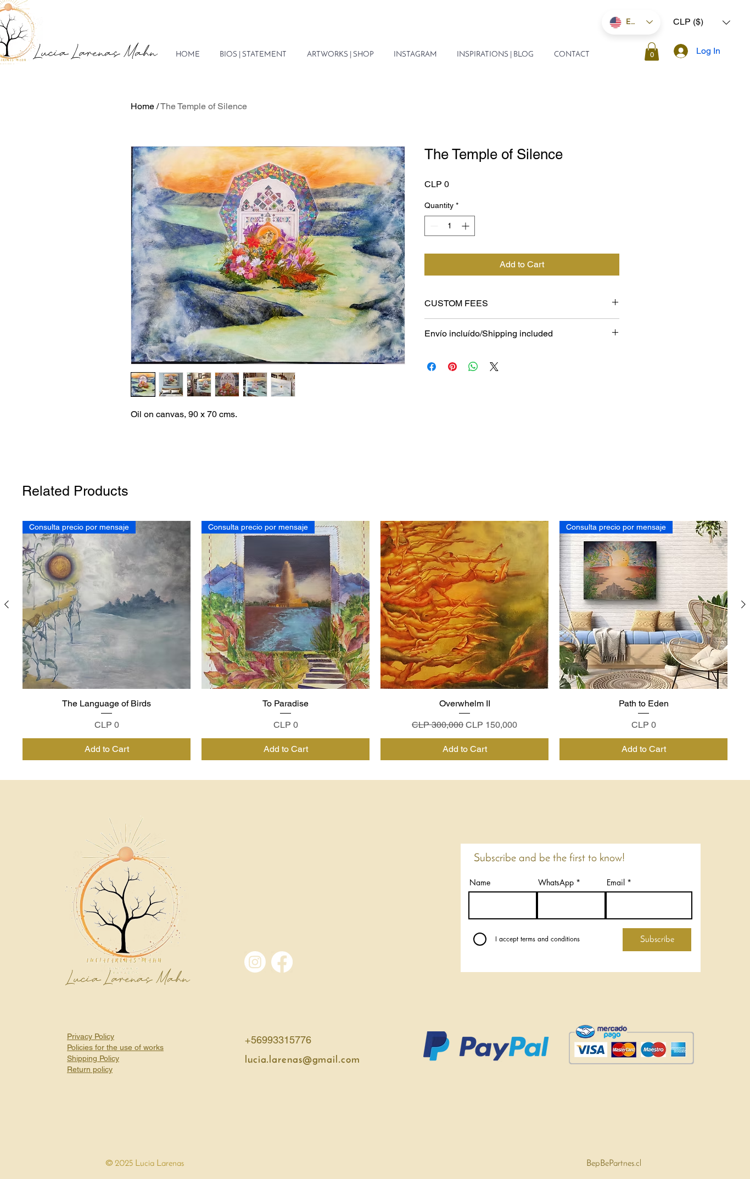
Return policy (90, 1069)
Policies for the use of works (115, 1047)
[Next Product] (743, 604)
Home (142, 106)
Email (616, 882)
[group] (375, 640)
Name (479, 882)
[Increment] (466, 225)
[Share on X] (494, 366)
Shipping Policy (93, 1058)
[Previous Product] (6, 604)
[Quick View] (464, 605)
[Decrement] (433, 225)
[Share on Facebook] (431, 366)
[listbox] (701, 22)
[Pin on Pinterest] (452, 366)
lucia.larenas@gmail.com (302, 1060)
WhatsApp (556, 882)
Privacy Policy (90, 1036)
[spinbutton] (450, 225)
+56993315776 (278, 1040)
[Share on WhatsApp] (473, 366)
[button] (701, 22)
